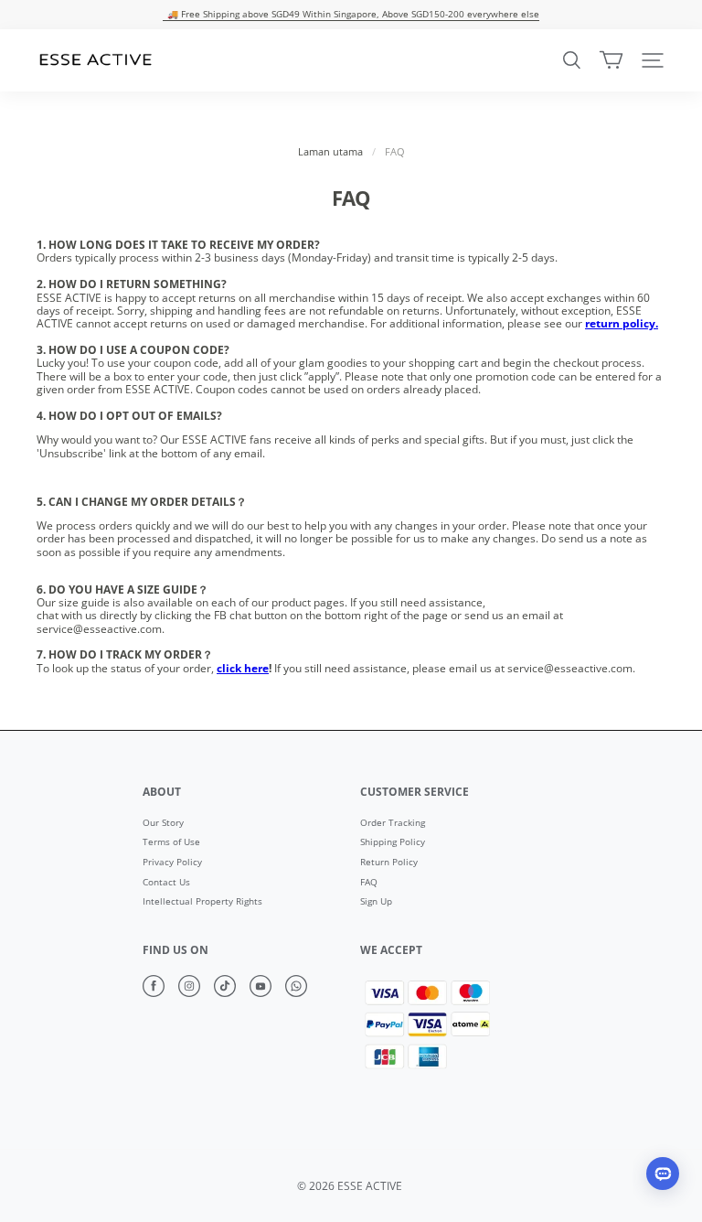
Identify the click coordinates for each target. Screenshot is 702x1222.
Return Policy (389, 862)
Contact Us (166, 882)
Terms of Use (171, 842)
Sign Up (376, 901)
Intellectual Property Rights (202, 901)
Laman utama (330, 151)
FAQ (369, 882)
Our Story (163, 823)
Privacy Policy (172, 862)
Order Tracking (392, 823)
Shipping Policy (392, 842)
